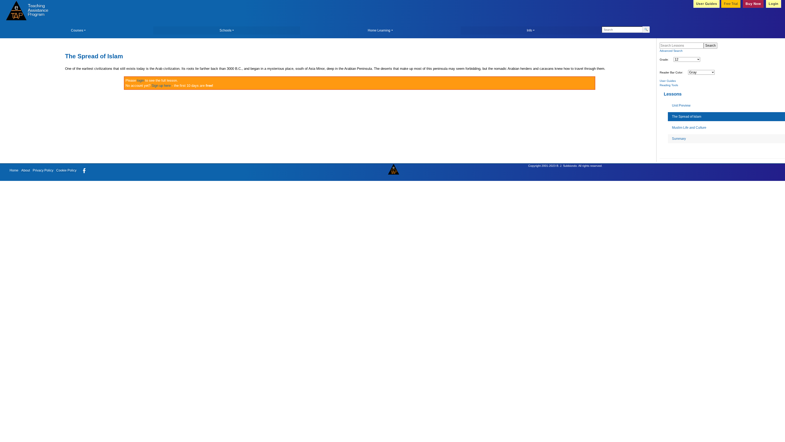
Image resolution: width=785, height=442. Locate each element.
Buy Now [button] (753, 4)
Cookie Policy (66, 170)
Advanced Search (671, 50)
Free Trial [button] (731, 4)
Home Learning (379, 30)
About (25, 170)
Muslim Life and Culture (689, 127)
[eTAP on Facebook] (84, 170)
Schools (225, 30)
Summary (679, 138)
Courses (77, 30)
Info (529, 30)
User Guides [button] (706, 4)
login (140, 80)
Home (14, 170)
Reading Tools (669, 85)
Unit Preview (681, 105)
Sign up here (161, 86)
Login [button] (773, 4)
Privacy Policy (43, 170)
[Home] (26, 11)
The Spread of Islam (686, 116)
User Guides (668, 80)
